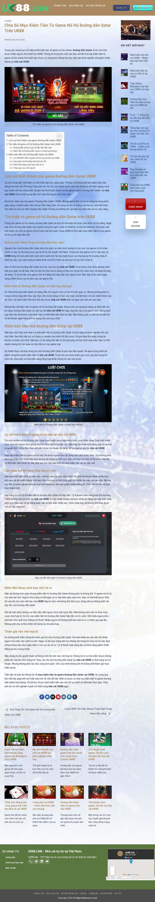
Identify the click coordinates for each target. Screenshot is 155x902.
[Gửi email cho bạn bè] (52, 696)
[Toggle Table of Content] (57, 136)
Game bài (71, 17)
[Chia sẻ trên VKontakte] (63, 696)
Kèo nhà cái (76, 5)
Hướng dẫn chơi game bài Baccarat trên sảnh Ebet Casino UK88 (71, 754)
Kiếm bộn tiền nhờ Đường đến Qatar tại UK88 (31, 154)
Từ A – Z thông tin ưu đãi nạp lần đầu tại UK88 (140, 118)
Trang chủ (60, 5)
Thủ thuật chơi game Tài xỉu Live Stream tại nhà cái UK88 (98, 754)
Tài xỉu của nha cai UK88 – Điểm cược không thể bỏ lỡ (140, 146)
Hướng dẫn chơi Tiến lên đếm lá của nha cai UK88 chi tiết (140, 103)
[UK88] (25, 8)
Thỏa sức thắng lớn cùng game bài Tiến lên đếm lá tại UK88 (16, 805)
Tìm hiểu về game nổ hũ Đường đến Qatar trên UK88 (34, 144)
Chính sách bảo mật (14, 862)
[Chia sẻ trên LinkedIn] (69, 696)
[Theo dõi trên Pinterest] (36, 861)
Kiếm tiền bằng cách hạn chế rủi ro (28, 164)
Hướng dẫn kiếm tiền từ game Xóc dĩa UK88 (70, 805)
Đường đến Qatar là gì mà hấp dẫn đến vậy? (32, 147)
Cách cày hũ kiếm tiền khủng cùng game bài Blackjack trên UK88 (16, 754)
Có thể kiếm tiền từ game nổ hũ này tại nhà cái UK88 (36, 158)
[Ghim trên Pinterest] (58, 696)
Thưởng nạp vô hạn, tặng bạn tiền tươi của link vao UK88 (139, 174)
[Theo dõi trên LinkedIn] (41, 861)
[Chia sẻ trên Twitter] (47, 696)
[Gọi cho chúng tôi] (30, 861)
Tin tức (99, 17)
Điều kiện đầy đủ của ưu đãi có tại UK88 (139, 73)
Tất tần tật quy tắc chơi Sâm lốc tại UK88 (139, 159)
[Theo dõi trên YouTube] (47, 861)
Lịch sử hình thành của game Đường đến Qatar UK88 (34, 140)
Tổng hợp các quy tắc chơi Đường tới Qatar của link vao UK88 (139, 132)
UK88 (26, 61)
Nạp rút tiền (10, 868)
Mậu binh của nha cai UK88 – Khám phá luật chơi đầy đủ (139, 59)
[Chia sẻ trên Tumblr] (74, 696)
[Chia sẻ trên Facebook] (41, 696)
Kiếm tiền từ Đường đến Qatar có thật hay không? (35, 151)
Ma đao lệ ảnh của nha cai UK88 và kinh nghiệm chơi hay (43, 754)
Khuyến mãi (85, 17)
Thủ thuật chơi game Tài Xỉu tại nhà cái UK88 (100, 805)
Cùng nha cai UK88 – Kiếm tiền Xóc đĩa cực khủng (44, 805)
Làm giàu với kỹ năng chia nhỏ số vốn (29, 161)
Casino (59, 17)
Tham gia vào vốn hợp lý (24, 168)
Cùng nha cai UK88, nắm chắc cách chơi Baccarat (140, 188)
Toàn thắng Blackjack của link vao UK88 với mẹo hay (139, 88)
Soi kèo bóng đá (95, 5)
